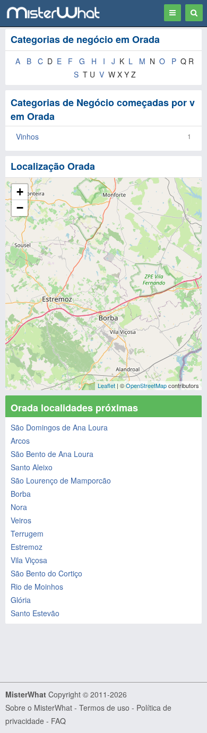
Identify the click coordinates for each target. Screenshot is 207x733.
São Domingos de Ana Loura (59, 427)
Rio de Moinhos (37, 586)
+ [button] (19, 192)
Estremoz (26, 546)
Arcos (20, 440)
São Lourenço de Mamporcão (61, 480)
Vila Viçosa (29, 560)
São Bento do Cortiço (46, 573)
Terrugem (27, 533)
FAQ (58, 720)
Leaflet (106, 385)
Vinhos (27, 136)
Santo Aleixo (32, 467)
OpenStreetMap (146, 385)
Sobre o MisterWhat (38, 707)
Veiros (21, 520)
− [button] (19, 207)
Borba (21, 493)
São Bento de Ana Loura (52, 454)
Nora (19, 507)
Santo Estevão (35, 613)
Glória (21, 599)
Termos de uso (104, 707)
